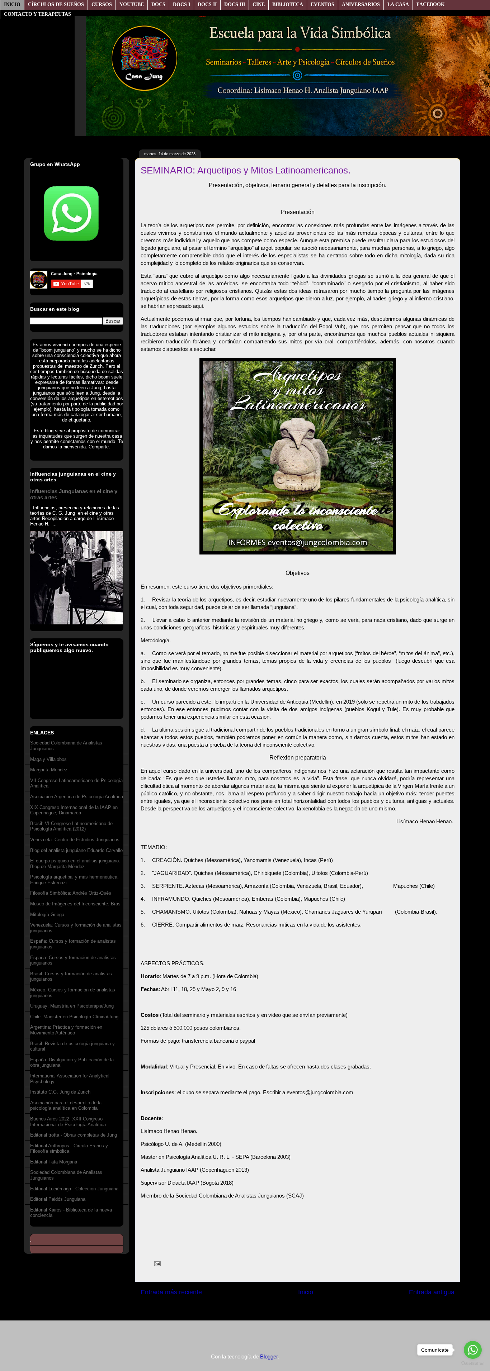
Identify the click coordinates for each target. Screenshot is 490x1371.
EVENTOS (322, 4)
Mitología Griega (47, 914)
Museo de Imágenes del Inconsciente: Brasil (76, 903)
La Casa (398, 4)
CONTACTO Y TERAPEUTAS (37, 14)
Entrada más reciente (171, 1292)
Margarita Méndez (48, 769)
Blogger (269, 1356)
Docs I (181, 4)
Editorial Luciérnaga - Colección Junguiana (74, 1188)
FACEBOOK (430, 4)
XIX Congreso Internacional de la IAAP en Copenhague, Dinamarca (74, 810)
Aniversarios (361, 4)
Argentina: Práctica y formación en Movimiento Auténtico (66, 1030)
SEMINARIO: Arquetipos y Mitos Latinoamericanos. (245, 170)
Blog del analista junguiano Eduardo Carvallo (76, 850)
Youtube (131, 4)
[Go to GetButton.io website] (472, 1363)
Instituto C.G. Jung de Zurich (60, 1092)
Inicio (12, 4)
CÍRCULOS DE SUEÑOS (56, 4)
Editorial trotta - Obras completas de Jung (73, 1135)
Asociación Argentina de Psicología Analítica (76, 796)
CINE (259, 4)
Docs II (207, 4)
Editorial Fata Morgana (53, 1162)
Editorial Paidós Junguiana (57, 1199)
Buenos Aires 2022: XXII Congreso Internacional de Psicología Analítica (68, 1121)
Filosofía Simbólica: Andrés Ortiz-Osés (70, 893)
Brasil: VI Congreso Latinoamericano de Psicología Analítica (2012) (71, 826)
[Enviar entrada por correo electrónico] (156, 1263)
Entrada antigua (431, 1292)
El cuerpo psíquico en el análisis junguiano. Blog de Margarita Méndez (75, 863)
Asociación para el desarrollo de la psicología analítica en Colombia (66, 1105)
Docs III (234, 4)
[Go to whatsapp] (473, 1350)
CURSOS (101, 4)
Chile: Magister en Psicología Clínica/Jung (74, 1016)
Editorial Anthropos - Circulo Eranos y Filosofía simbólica (69, 1148)
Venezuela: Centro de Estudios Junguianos (74, 839)
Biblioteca (287, 4)
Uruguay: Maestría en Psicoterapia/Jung (72, 1006)
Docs (158, 4)
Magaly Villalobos (48, 759)
